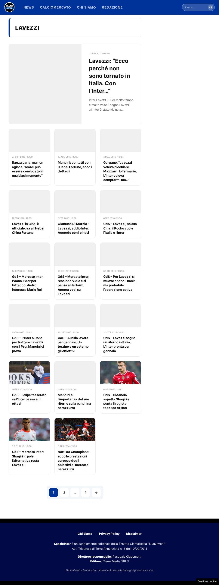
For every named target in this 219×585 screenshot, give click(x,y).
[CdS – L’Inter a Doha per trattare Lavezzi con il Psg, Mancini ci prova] (29, 330)
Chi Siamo (85, 533)
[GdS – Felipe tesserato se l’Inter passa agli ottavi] (29, 387)
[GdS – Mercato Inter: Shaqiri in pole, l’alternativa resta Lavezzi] (29, 446)
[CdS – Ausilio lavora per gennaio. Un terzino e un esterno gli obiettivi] (75, 330)
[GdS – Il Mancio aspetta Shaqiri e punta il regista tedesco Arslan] (120, 387)
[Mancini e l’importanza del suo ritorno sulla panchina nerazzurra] (75, 387)
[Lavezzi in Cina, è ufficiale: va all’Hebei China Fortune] (29, 214)
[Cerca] (210, 7)
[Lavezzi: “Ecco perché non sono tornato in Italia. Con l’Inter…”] (75, 84)
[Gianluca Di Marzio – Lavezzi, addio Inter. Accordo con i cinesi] (75, 214)
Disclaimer (134, 533)
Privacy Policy (109, 533)
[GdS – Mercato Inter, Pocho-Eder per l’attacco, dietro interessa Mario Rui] (29, 271)
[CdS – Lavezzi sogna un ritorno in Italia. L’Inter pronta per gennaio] (120, 330)
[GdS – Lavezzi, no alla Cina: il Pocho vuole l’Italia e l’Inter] (120, 214)
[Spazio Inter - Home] (9, 7)
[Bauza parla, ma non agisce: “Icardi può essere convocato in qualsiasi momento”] (29, 157)
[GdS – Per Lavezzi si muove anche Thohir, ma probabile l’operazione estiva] (120, 271)
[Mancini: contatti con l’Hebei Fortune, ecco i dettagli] (75, 157)
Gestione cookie (207, 581)
